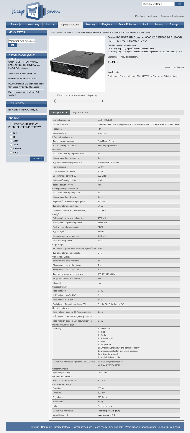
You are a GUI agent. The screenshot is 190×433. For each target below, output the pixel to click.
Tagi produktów (80, 112)
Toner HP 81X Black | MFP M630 (23, 73)
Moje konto (140, 16)
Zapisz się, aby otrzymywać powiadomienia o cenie (131, 48)
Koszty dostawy (62, 427)
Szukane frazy (116, 427)
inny (15, 152)
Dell (15, 133)
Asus (15, 145)
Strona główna (57, 33)
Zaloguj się (179, 16)
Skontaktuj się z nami (169, 427)
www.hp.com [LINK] (106, 415)
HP (14, 137)
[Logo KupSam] (35, 9)
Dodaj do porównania (174, 67)
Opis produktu (59, 112)
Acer (15, 141)
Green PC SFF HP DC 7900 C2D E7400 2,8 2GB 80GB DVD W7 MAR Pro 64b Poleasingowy (24, 65)
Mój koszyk (153, 16)
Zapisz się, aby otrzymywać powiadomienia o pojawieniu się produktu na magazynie (145, 52)
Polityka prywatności (82, 427)
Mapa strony (101, 427)
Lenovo (17, 148)
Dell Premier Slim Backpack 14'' (22, 78)
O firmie (35, 427)
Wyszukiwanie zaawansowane (140, 427)
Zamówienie (166, 16)
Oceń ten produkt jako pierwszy (122, 45)
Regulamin (46, 427)
